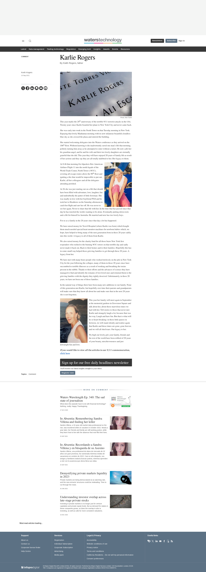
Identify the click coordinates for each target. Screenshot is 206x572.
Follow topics (148, 541)
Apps (168, 541)
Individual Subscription (63, 544)
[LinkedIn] (32, 88)
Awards (106, 49)
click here (65, 353)
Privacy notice (92, 547)
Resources (125, 49)
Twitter (152, 541)
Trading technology (55, 49)
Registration (59, 540)
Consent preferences (95, 559)
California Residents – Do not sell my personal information (110, 555)
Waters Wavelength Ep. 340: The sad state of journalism (82, 398)
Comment (24, 57)
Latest (23, 49)
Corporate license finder (30, 547)
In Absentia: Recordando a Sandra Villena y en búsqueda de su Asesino (82, 446)
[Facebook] (27, 88)
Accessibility (91, 540)
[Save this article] (37, 88)
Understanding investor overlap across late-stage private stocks (83, 498)
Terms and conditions (95, 551)
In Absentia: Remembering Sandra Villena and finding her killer (81, 420)
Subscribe (171, 40)
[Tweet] (23, 88)
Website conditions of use (97, 544)
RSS (171, 541)
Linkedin (156, 541)
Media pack (59, 555)
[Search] (30, 41)
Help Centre (26, 551)
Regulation (71, 49)
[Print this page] (45, 88)
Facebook (164, 541)
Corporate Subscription (63, 547)
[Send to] (41, 88)
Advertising (58, 551)
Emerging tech (84, 49)
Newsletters (157, 40)
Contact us (25, 544)
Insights (96, 49)
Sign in (182, 41)
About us (24, 540)
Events (115, 49)
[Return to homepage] (103, 43)
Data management (36, 49)
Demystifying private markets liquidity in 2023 (83, 474)
